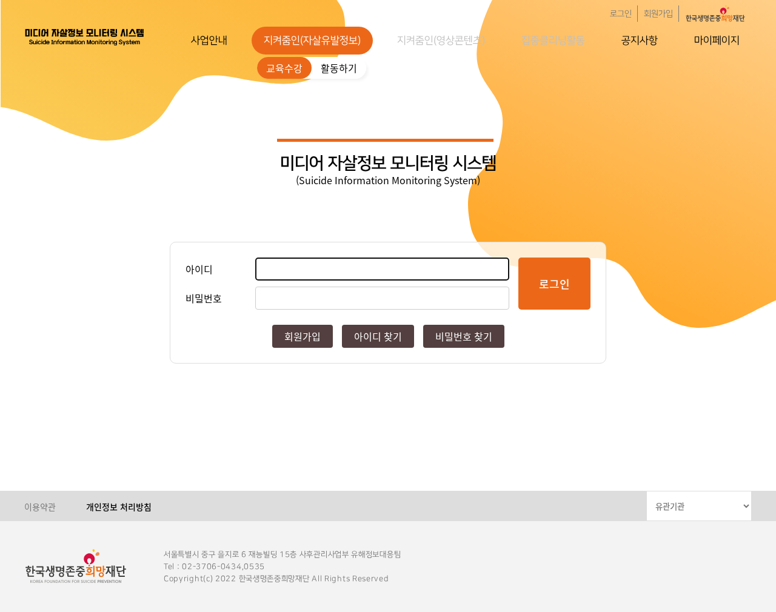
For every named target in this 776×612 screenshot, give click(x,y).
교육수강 (284, 68)
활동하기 (339, 68)
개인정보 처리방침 (119, 507)
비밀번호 (204, 298)
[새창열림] (715, 13)
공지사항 (639, 40)
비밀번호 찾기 (463, 336)
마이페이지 (717, 40)
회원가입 (658, 14)
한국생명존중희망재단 (85, 36)
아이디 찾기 (378, 336)
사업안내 (209, 40)
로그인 (621, 14)
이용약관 (40, 507)
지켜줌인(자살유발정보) (312, 40)
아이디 (199, 269)
